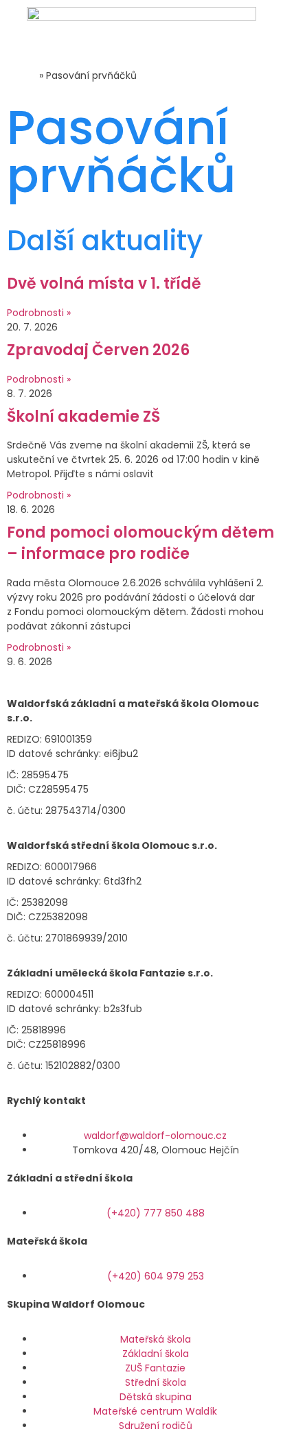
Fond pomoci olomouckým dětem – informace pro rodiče (140, 543)
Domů (21, 75)
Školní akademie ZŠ (83, 416)
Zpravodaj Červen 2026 (98, 350)
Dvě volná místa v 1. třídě (104, 283)
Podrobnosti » (39, 313)
